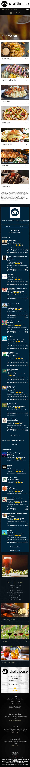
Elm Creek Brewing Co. (21, 457)
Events (21, 226)
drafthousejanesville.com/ (22, 221)
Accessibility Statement (12, 764)
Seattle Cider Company (18, 490)
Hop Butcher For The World (19, 324)
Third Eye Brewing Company (14, 390)
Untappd (18, 550)
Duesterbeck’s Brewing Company (15, 308)
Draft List (8, 226)
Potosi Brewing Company (13, 373)
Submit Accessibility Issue (23, 764)
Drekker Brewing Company (18, 291)
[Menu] (27, 9)
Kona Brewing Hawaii (21, 339)
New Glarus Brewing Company (15, 356)
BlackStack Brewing (17, 243)
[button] (9, 9)
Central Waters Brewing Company (15, 262)
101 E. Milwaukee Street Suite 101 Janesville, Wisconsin (15, 678)
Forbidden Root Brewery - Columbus (16, 469)
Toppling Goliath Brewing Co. (19, 406)
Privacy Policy (4, 764)
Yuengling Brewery (21, 422)
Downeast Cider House (17, 277)
